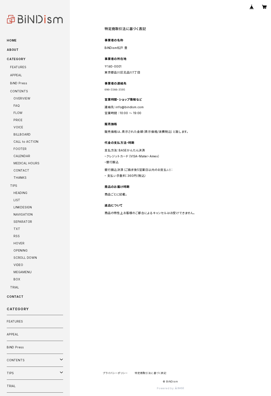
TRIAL (14, 287)
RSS (17, 236)
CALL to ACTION (26, 141)
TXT (17, 229)
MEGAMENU (23, 272)
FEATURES (18, 67)
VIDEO (18, 265)
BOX (17, 279)
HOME (12, 40)
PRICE (18, 120)
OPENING (21, 250)
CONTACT (21, 170)
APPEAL (16, 75)
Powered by (166, 388)
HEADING (21, 193)
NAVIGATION (23, 214)
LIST (17, 200)
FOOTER (20, 149)
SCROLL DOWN (25, 257)
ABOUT (13, 49)
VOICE (18, 127)
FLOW (18, 113)
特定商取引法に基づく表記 (150, 373)
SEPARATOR (23, 221)
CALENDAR (22, 156)
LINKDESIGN (23, 207)
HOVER (19, 243)
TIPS (13, 185)
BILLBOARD (22, 134)
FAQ (17, 105)
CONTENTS (19, 91)
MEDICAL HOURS (26, 163)
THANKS (20, 177)
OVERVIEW (22, 98)
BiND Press (18, 83)
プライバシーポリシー (115, 373)
